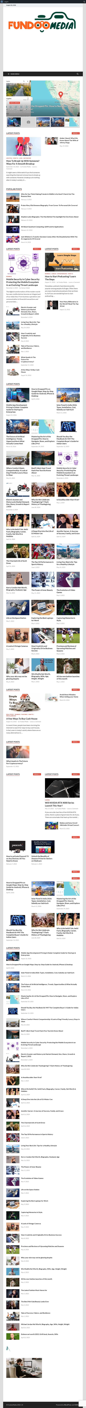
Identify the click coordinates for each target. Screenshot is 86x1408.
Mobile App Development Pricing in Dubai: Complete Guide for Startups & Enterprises (17, 408)
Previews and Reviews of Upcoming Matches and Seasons (66, 648)
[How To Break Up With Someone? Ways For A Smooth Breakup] (23, 138)
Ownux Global (25, 288)
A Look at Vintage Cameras (17, 646)
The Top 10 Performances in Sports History (42, 563)
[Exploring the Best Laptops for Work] (43, 607)
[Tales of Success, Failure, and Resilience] (12, 346)
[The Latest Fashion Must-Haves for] (12, 1290)
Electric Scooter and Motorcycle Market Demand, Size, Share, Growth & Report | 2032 (30, 310)
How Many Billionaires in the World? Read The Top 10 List (69, 304)
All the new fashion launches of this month (36, 1279)
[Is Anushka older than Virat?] (68, 489)
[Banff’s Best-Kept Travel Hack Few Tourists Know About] (43, 458)
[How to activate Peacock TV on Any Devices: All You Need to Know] (17, 847)
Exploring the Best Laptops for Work (34, 1201)
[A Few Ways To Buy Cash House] (12, 370)
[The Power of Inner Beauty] (43, 579)
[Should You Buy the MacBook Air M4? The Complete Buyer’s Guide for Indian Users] (68, 426)
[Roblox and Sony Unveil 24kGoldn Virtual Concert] (51, 823)
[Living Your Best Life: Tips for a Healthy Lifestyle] (12, 322)
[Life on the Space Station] (17, 607)
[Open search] (77, 74)
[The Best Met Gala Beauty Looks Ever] (12, 1302)
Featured (24, 714)
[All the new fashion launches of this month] (68, 666)
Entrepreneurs (62, 273)
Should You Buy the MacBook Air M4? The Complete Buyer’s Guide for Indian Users (68, 440)
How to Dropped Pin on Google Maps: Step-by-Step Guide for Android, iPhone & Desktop (42, 392)
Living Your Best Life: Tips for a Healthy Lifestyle (30, 323)
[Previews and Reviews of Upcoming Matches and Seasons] (68, 635)
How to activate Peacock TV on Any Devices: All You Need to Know (17, 858)
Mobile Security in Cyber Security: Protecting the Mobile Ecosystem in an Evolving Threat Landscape (23, 282)
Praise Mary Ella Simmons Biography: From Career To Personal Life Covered (49, 205)
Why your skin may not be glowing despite (16, 677)
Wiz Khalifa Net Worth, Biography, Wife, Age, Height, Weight (40, 676)
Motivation (27, 158)
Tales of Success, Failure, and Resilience (30, 347)
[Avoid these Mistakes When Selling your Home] (51, 695)
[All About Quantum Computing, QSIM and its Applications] (12, 227)
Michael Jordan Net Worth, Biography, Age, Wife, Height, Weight (45, 1324)
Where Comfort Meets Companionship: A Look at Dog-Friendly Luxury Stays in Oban (17, 471)
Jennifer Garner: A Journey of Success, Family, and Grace (68, 532)
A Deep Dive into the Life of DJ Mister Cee (42, 532)
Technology (17, 102)
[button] (76, 98)
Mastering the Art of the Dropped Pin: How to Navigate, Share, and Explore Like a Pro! (43, 440)
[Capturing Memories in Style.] (68, 607)
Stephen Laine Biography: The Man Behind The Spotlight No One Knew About (49, 217)
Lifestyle (9, 158)
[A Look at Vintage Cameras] (17, 635)
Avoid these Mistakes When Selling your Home (69, 696)
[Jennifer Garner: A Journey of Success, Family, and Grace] (68, 521)
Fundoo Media (27, 112)
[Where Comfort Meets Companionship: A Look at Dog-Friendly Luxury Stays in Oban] (17, 458)
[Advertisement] (43, 56)
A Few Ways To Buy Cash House (21, 718)
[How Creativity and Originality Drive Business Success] (12, 334)
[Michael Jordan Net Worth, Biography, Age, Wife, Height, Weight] (12, 1324)
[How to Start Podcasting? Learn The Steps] (62, 263)
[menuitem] (2, 1)
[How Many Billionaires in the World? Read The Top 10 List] (51, 302)
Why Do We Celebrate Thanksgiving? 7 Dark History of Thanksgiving (41, 502)
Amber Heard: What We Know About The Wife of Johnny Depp (69, 140)
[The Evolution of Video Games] (68, 579)
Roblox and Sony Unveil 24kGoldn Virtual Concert (69, 824)
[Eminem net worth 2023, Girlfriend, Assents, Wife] (12, 1334)
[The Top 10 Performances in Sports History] (43, 551)
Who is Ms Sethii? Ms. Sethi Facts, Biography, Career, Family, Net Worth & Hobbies (17, 532)
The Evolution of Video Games (32, 1178)
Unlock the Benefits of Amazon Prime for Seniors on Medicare (41, 858)
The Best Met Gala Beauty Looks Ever (35, 1301)
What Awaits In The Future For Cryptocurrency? (28, 359)
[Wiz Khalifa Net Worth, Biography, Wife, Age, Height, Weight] (43, 664)
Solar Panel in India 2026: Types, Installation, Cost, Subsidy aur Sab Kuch (67, 407)
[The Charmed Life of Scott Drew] (17, 551)
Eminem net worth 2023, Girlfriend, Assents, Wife (39, 1334)
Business (9, 276)
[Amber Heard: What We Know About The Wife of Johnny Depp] (51, 138)
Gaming (47, 800)
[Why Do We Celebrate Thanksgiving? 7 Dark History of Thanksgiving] (43, 489)
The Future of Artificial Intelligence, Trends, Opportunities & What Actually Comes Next (15, 440)
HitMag (76, 1405)
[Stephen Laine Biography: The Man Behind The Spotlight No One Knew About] (12, 217)
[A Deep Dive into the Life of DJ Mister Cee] (43, 521)
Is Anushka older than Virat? (68, 500)
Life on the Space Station (16, 618)
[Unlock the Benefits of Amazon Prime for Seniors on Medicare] (43, 847)
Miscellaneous (11, 716)
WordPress (67, 1405)
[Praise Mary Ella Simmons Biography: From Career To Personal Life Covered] (12, 206)
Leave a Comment (74, 282)
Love (20, 158)
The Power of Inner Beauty (42, 590)
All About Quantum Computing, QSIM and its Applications (42, 227)
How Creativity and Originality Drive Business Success (30, 335)
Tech (11, 102)
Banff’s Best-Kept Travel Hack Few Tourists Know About (41, 470)
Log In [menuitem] (6, 2)
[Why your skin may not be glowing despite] (17, 666)
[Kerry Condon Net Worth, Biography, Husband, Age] (17, 578)
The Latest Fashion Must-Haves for (34, 1290)
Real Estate (10, 714)
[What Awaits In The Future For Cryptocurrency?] (12, 357)
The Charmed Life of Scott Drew (33, 1123)
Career (53, 273)
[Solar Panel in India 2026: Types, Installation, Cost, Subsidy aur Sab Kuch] (68, 395)
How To (15, 158)
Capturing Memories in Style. (32, 1212)
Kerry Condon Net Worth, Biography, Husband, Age (16, 588)
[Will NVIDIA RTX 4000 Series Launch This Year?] (62, 789)
